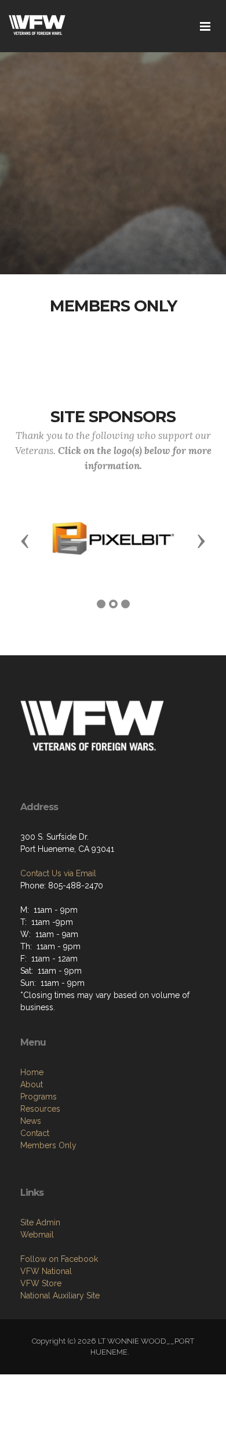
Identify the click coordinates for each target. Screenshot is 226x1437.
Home (31, 1072)
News (30, 1121)
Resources (40, 1108)
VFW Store (40, 1283)
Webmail (37, 1234)
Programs (38, 1096)
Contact (34, 1133)
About (31, 1084)
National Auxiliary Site (60, 1295)
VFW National (46, 1271)
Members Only (48, 1145)
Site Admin (40, 1222)
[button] (25, 540)
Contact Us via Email (58, 873)
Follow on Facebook (59, 1259)
